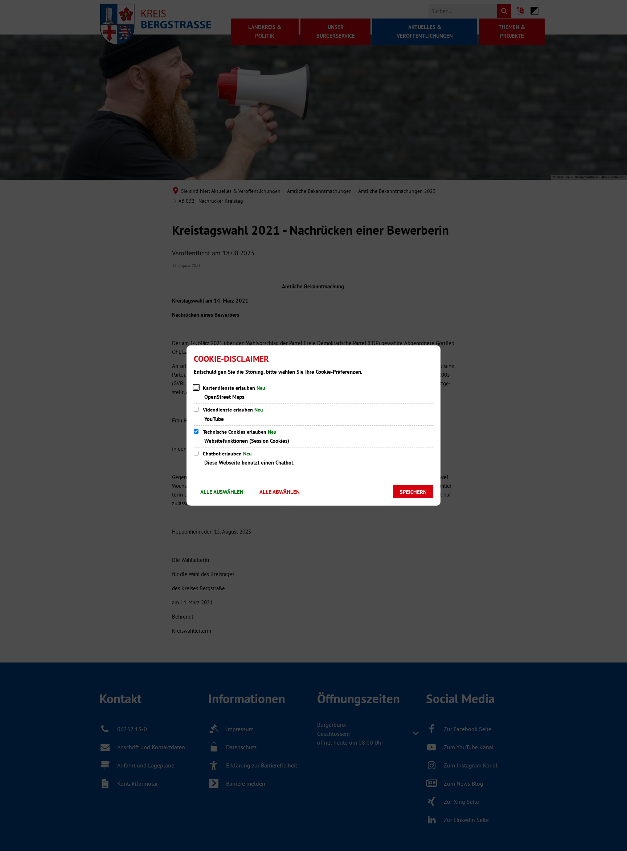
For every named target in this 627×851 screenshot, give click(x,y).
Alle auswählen (221, 492)
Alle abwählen (279, 492)
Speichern (413, 492)
